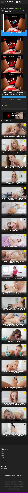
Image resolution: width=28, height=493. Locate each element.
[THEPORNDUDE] (2, 29)
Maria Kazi (7, 105)
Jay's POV (8, 103)
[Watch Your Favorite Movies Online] (10, 2)
